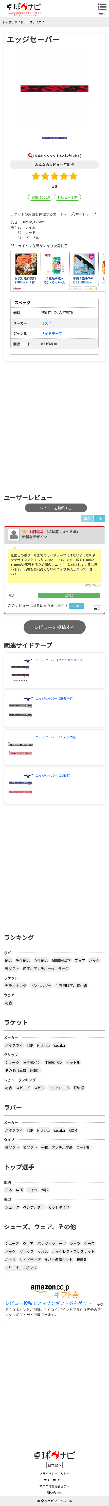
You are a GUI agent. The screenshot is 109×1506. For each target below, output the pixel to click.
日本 (8, 1189)
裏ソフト (12, 1147)
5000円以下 (61, 960)
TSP (30, 1045)
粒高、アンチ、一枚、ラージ (46, 968)
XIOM (73, 1130)
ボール (10, 1259)
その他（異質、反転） (23, 1070)
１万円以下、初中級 (71, 985)
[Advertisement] (54, 427)
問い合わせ (54, 1492)
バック (94, 960)
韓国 (44, 1189)
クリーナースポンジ (21, 1267)
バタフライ (14, 1045)
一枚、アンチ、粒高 (56, 1147)
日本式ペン (32, 1062)
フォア (80, 960)
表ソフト (12, 968)
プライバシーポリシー (54, 1473)
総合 (8, 960)
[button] (54, 89)
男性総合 (23, 960)
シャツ (75, 1243)
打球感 (79, 1087)
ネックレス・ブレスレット (73, 1251)
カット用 (73, 1062)
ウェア (28, 1243)
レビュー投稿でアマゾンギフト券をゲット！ (50, 1303)
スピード (23, 1087)
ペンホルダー (40, 985)
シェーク (12, 1062)
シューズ (12, 1243)
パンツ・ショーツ (51, 1243)
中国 (19, 1189)
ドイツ (32, 1189)
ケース (89, 1243)
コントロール (59, 1087)
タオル (43, 1251)
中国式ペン (53, 1062)
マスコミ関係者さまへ (54, 1486)
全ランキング (15, 985)
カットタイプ (58, 1207)
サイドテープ (51, 333)
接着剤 (82, 1259)
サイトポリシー (54, 1480)
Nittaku (43, 1045)
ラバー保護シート (58, 1259)
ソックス (27, 1251)
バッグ (10, 1251)
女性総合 (41, 960)
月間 (99, 518)
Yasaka (59, 1045)
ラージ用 (83, 1147)
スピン (39, 1087)
